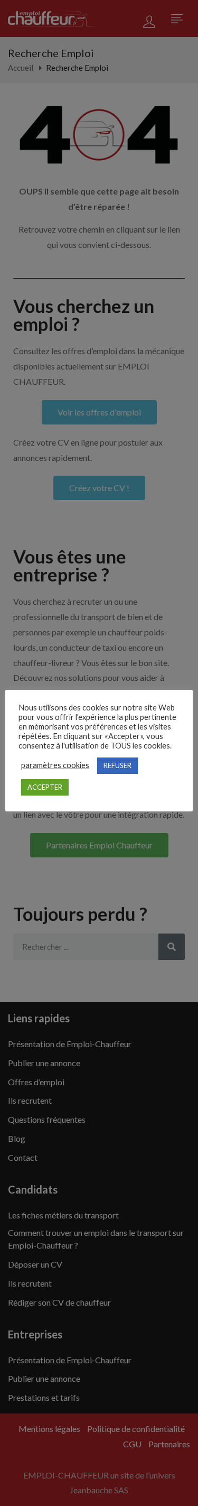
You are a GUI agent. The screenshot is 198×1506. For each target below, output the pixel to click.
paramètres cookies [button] (55, 765)
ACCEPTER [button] (44, 787)
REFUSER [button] (117, 765)
